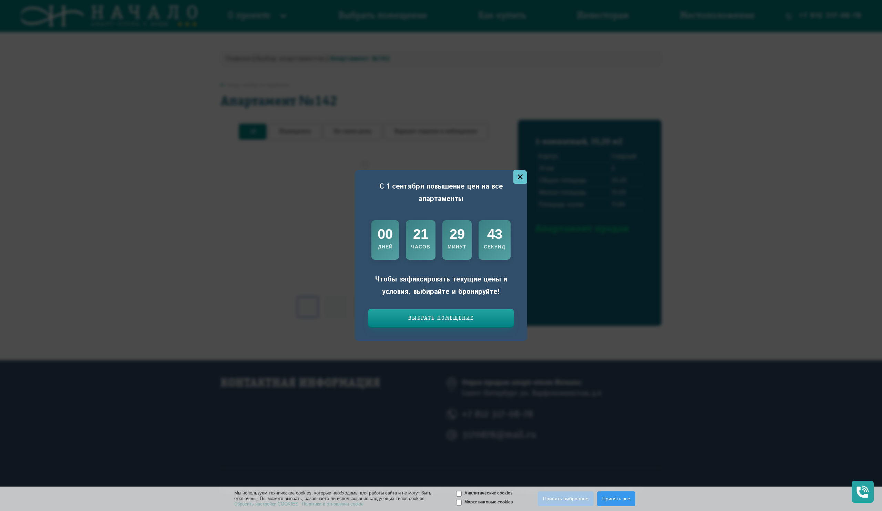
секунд (494, 246)
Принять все (616, 498)
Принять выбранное (565, 498)
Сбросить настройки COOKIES (266, 504)
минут (457, 246)
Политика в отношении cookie (332, 504)
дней (385, 246)
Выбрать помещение (441, 318)
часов (420, 246)
